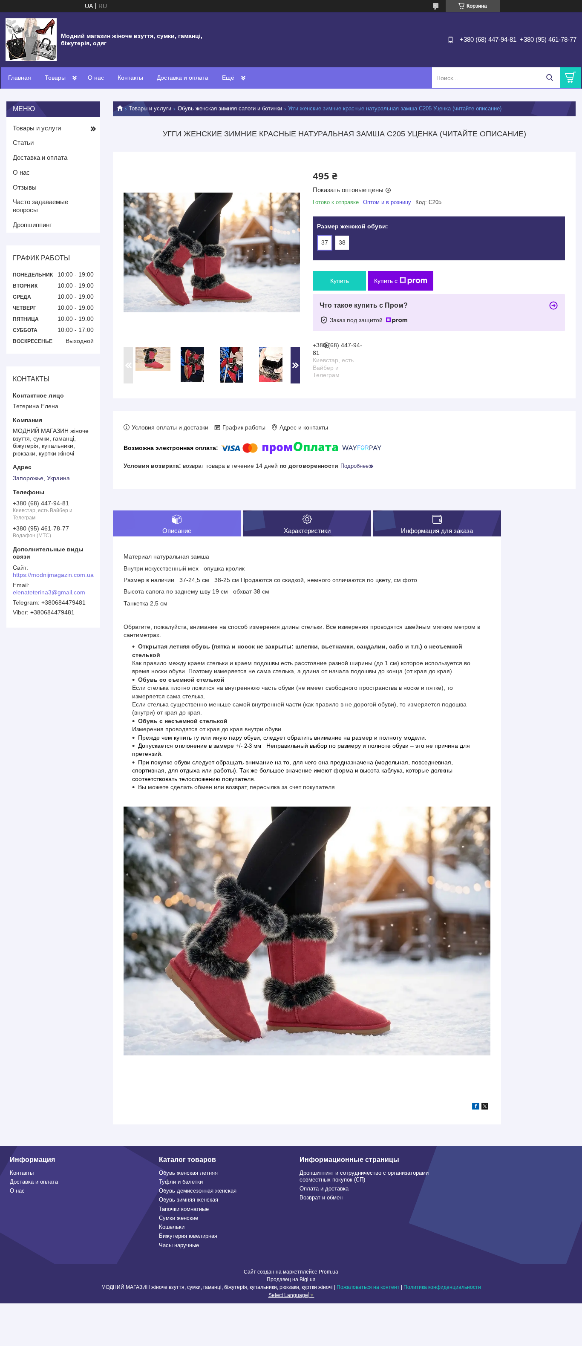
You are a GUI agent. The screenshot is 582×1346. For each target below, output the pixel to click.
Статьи (23, 142)
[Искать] (549, 77)
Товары (55, 77)
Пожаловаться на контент (368, 1287)
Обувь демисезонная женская (197, 1190)
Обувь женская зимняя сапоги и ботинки (230, 108)
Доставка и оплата (182, 77)
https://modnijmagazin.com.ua (53, 574)
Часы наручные (179, 1245)
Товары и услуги (150, 108)
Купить (339, 280)
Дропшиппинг (32, 224)
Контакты (130, 77)
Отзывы (25, 187)
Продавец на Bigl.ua (291, 1280)
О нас (96, 77)
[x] (484, 1107)
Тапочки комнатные (184, 1209)
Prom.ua (328, 1272)
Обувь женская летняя (188, 1173)
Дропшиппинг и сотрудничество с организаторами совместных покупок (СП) (364, 1176)
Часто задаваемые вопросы (40, 205)
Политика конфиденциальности (442, 1287)
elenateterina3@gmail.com (49, 592)
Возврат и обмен (321, 1197)
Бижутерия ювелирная (188, 1236)
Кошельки (171, 1227)
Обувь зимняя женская (188, 1199)
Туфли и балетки (181, 1182)
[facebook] (475, 1107)
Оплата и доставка (324, 1188)
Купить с (386, 280)
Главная (19, 77)
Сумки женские (178, 1218)
